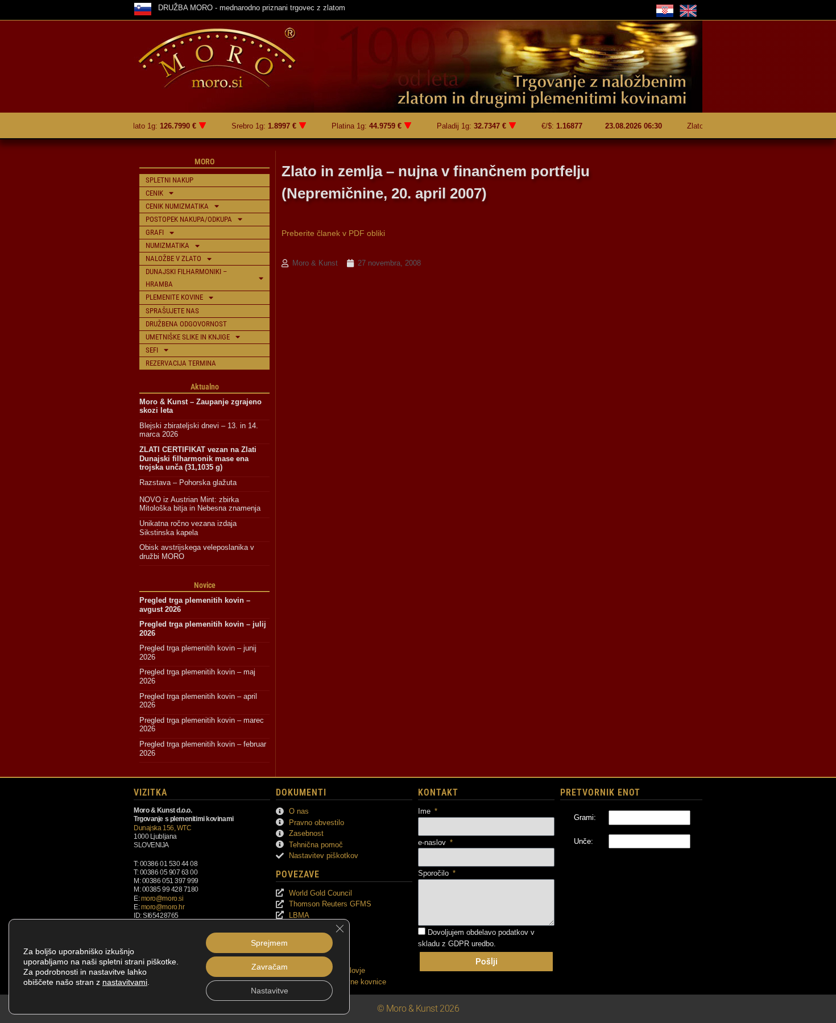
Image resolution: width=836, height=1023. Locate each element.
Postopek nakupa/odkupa (189, 219)
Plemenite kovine (174, 297)
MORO (204, 161)
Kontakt (438, 792)
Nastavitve (269, 990)
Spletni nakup (169, 180)
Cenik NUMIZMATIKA (177, 206)
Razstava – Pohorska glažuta (188, 482)
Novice (205, 585)
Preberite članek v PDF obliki (333, 233)
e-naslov (433, 842)
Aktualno (205, 386)
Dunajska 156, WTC (162, 827)
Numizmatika (167, 245)
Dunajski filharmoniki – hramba (186, 277)
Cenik (154, 193)
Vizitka (150, 792)
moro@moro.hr (163, 906)
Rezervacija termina (181, 363)
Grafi (155, 232)
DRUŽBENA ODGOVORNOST (186, 324)
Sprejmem (269, 942)
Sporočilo (434, 873)
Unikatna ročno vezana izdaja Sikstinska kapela (189, 528)
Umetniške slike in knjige (188, 337)
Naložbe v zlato (173, 258)
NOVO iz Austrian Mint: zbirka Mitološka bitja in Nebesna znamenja (199, 504)
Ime (425, 811)
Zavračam (269, 966)
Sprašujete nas (172, 311)
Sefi (152, 350)
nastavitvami (124, 982)
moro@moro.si (162, 898)
